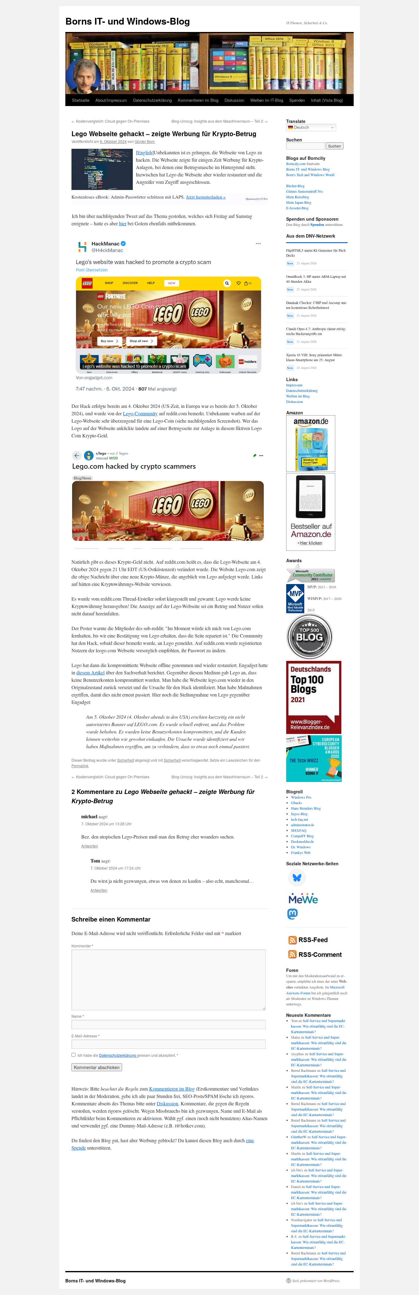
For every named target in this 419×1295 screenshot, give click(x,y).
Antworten (89, 845)
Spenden (297, 100)
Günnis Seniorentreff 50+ (304, 191)
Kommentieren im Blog (198, 100)
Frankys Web (300, 852)
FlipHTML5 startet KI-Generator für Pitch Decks (316, 253)
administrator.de (302, 824)
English (144, 152)
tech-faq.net (299, 819)
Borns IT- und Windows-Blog (127, 20)
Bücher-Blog (295, 185)
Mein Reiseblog (297, 196)
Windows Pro (301, 797)
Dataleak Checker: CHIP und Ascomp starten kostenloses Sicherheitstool (316, 305)
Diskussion (234, 100)
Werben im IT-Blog (266, 100)
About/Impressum (111, 100)
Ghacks (296, 802)
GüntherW (298, 1136)
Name (77, 1016)
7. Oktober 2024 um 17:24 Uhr (115, 868)
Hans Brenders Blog (306, 808)
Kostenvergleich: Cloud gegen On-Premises (110, 121)
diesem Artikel (90, 672)
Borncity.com (296, 163)
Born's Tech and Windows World (310, 174)
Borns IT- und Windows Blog (308, 169)
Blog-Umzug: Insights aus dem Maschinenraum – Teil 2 (219, 121)
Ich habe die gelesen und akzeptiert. (128, 1055)
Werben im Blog (298, 395)
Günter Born (145, 141)
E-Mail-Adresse (85, 1035)
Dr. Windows (301, 846)
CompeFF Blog (302, 835)
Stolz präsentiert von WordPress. (316, 1280)
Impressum (294, 384)
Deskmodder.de (302, 841)
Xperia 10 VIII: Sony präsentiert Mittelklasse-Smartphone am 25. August (314, 357)
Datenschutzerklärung (152, 100)
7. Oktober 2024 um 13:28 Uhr (106, 823)
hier (122, 223)
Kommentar (82, 945)
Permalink (79, 765)
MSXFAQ (298, 830)
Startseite (80, 100)
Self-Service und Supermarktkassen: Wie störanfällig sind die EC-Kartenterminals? (318, 1026)
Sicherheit (125, 760)
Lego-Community (140, 413)
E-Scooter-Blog (297, 207)
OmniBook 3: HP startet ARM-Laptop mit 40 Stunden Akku (316, 279)
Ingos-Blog (299, 813)
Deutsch (301, 127)
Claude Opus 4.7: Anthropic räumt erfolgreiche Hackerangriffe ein (316, 331)
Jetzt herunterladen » (206, 197)
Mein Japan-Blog (298, 202)
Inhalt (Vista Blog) (327, 100)
